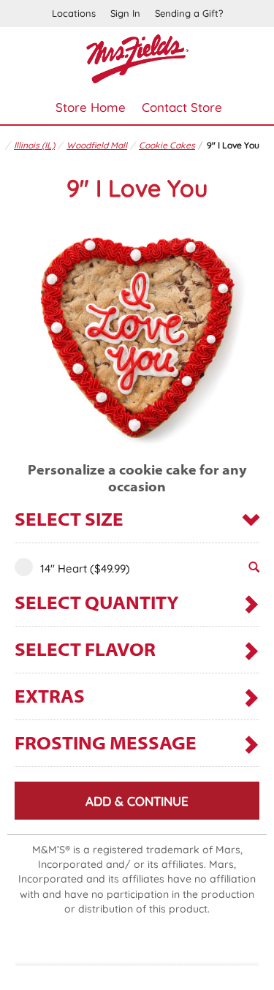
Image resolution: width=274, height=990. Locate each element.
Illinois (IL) (34, 145)
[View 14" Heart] (253, 571)
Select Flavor (85, 651)
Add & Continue (137, 801)
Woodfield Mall (96, 145)
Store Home (91, 107)
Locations (74, 13)
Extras (50, 698)
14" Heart (85, 568)
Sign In (125, 13)
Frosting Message (106, 745)
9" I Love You (233, 145)
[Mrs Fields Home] (137, 57)
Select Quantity (97, 604)
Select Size (69, 521)
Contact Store (182, 107)
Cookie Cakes (167, 145)
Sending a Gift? (189, 13)
